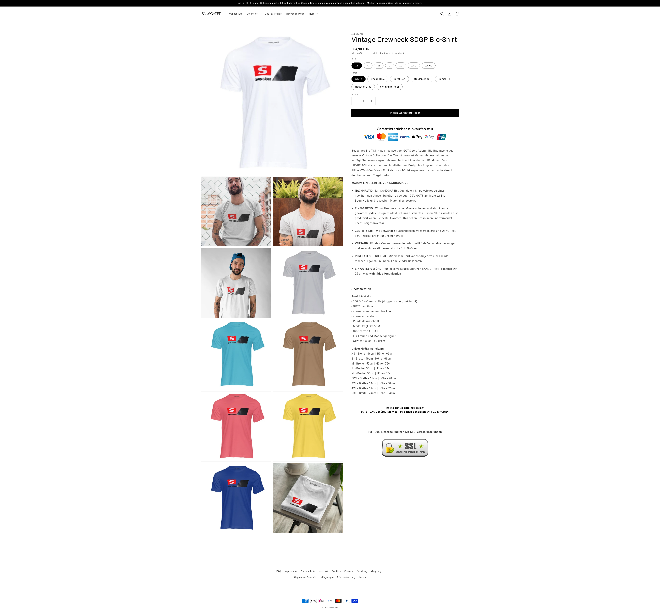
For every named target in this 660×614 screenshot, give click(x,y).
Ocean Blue (378, 79)
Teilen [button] (358, 464)
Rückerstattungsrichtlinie (351, 577)
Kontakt (323, 571)
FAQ (278, 571)
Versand (367, 53)
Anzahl (354, 94)
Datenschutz (308, 571)
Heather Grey (363, 86)
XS (356, 65)
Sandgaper (333, 607)
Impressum (290, 571)
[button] (254, 13)
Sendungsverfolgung (369, 571)
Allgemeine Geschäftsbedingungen (314, 577)
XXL (413, 65)
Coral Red (399, 79)
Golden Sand (422, 79)
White (358, 79)
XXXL (428, 65)
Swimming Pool (389, 86)
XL (400, 65)
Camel (442, 79)
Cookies (336, 571)
